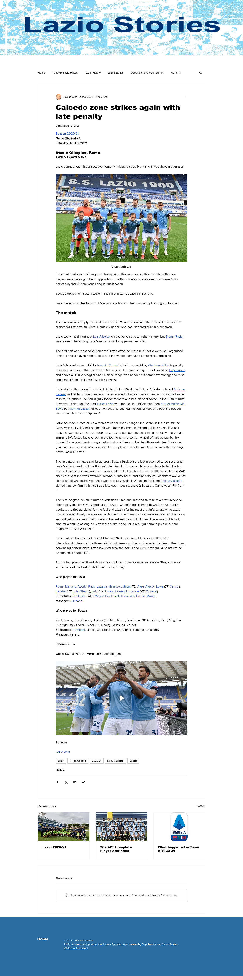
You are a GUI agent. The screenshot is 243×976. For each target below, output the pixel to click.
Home (41, 72)
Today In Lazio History (65, 72)
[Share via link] (83, 782)
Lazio (61, 760)
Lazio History (93, 72)
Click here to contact (76, 947)
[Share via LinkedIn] (74, 782)
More (174, 72)
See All (201, 805)
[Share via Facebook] (57, 782)
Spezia (133, 760)
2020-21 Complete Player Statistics (116, 849)
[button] (200, 72)
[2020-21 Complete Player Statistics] (121, 826)
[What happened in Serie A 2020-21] (179, 826)
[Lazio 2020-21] (63, 826)
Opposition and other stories (147, 72)
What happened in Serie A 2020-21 (178, 849)
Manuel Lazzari (115, 760)
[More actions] (185, 97)
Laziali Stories (115, 72)
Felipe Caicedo (78, 760)
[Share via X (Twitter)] (66, 782)
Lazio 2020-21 (54, 847)
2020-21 (96, 760)
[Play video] (121, 698)
